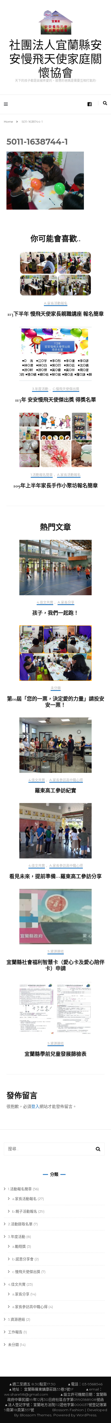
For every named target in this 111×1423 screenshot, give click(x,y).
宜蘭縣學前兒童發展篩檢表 (55, 1054)
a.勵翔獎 (19, 1246)
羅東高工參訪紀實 (55, 791)
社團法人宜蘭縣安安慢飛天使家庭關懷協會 (55, 59)
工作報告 (15, 1332)
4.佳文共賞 (45, 602)
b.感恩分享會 (23, 1259)
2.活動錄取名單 (20, 1224)
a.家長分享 (66, 602)
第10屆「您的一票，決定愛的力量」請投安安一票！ (55, 702)
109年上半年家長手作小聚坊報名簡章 (55, 486)
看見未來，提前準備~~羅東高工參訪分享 (55, 877)
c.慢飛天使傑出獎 (66, 389)
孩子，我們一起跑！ (55, 613)
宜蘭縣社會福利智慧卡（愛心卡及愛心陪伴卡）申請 (55, 965)
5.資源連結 (55, 951)
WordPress (86, 1415)
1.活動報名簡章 (42, 475)
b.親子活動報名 (24, 1211)
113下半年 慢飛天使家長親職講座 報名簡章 (55, 314)
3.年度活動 (40, 389)
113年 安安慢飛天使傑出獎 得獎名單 (55, 400)
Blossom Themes (35, 1415)
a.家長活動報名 (55, 303)
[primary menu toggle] (7, 104)
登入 (35, 1106)
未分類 (56, 688)
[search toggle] (105, 103)
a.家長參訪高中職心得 (66, 780)
